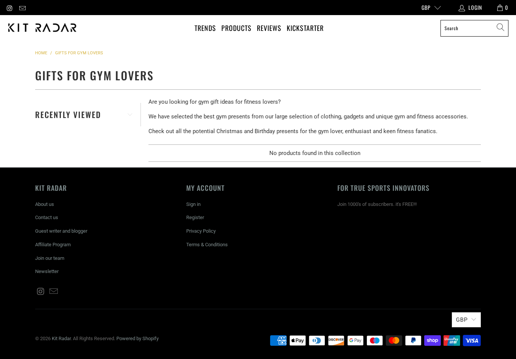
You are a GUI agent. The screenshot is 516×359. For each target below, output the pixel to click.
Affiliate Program (53, 244)
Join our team (49, 258)
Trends (205, 28)
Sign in (193, 204)
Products (236, 28)
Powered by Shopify (137, 338)
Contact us (46, 217)
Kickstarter (305, 28)
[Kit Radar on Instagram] (9, 8)
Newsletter (47, 271)
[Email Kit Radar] (22, 8)
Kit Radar (61, 338)
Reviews (269, 28)
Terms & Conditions (207, 244)
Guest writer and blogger (61, 231)
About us (44, 204)
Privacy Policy (201, 231)
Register (195, 217)
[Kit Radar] (42, 28)
